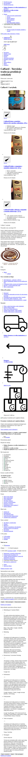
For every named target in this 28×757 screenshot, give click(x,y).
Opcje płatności (10, 20)
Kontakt (9, 21)
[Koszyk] (15, 49)
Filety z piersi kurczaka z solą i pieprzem (14, 306)
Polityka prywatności (6, 604)
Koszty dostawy (11, 18)
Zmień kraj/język (14, 548)
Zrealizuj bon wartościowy (10, 517)
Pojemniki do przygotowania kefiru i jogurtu (15, 297)
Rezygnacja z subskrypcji (10, 562)
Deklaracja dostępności (9, 559)
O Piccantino (7, 536)
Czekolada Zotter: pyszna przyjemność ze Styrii (15, 284)
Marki (5, 272)
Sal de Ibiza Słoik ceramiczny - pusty (13, 298)
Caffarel (9, 273)
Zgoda (2, 601)
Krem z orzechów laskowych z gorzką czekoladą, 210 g (15, 122)
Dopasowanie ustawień (20, 601)
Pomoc (5, 14)
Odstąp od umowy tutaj (6, 568)
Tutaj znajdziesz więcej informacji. (9, 429)
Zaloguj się (6, 511)
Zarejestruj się (7, 513)
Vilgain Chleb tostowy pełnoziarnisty (13, 311)
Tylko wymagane (9, 601)
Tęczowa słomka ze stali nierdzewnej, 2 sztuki (15, 300)
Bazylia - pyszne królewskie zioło (12, 285)
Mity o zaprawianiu (8, 286)
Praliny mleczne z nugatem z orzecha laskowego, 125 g (15, 210)
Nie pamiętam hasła (8, 514)
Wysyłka (7, 11)
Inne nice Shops (8, 566)
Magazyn (6, 525)
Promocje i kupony (8, 503)
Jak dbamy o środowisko (10, 522)
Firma (5, 564)
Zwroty (8, 17)
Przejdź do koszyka (8, 4)
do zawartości (7, 3)
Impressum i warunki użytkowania (12, 553)
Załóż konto (7, 44)
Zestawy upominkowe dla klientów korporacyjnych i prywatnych (12, 527)
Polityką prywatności (9, 599)
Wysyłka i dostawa (8, 501)
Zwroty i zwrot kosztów (10, 502)
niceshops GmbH (12, 550)
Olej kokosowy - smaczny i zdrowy (12, 279)
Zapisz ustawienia (5, 754)
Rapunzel (6, 293)
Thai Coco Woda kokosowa (11, 309)
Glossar (5, 524)
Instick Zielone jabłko (9, 307)
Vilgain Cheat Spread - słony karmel (13, 310)
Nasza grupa (7, 537)
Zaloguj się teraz (8, 39)
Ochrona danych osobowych (11, 554)
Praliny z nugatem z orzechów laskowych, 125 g (13, 167)
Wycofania (6, 529)
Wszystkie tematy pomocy (13, 22)
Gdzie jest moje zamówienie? (14, 15)
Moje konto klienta (8, 496)
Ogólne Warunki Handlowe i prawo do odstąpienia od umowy (13, 557)
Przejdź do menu (8, 2)
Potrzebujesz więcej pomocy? (11, 505)
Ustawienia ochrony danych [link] (11, 560)
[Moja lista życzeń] (5, 47)
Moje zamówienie (8, 498)
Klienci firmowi (8, 506)
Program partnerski (8, 531)
